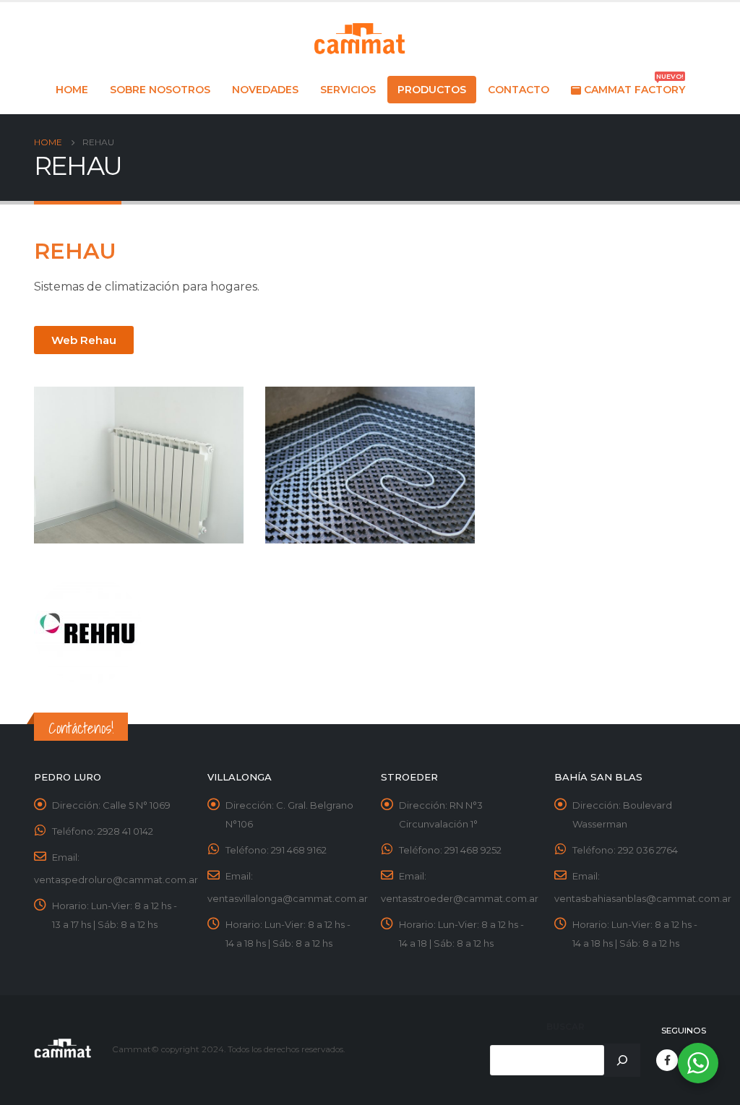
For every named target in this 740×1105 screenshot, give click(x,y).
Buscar (565, 1027)
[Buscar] (622, 1060)
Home (72, 89)
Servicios (348, 89)
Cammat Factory (634, 86)
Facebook (667, 1060)
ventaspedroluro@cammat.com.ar (116, 879)
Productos (431, 89)
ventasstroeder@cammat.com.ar (459, 898)
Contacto (518, 89)
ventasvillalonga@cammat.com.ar (287, 898)
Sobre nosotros (160, 89)
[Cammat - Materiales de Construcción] (359, 39)
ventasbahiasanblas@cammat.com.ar (642, 898)
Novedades (265, 89)
